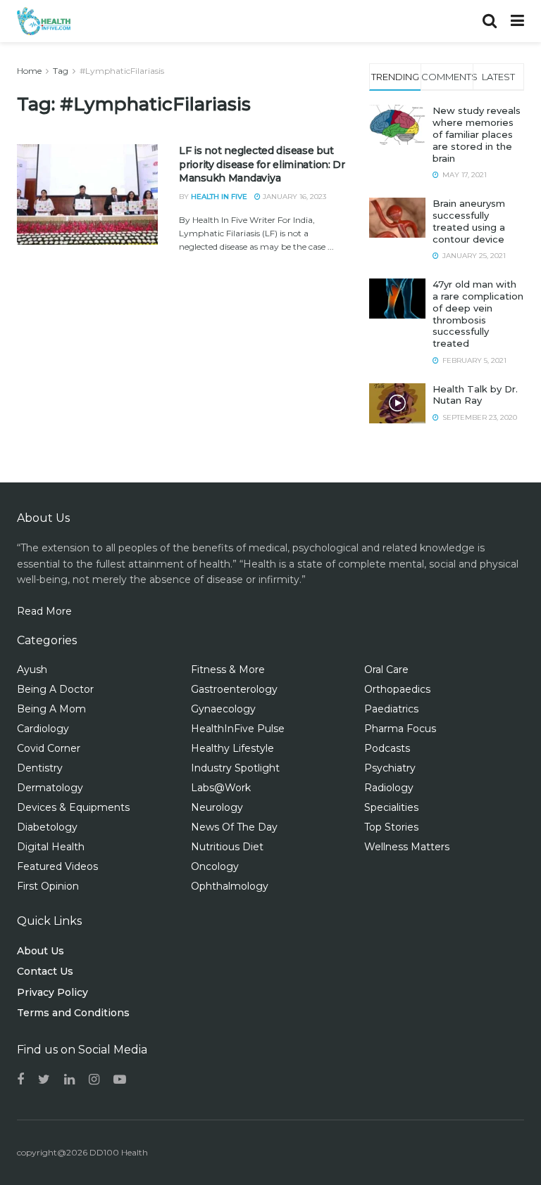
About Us (40, 950)
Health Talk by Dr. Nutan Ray (475, 394)
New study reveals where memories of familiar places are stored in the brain (477, 134)
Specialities (391, 807)
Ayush (32, 669)
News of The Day (234, 827)
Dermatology (50, 787)
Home (29, 70)
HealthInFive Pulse (238, 728)
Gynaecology (223, 709)
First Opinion (48, 886)
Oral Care (386, 669)
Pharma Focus (400, 728)
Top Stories (391, 827)
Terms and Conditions (73, 1012)
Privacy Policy (52, 992)
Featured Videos (57, 866)
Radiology (388, 787)
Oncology (215, 866)
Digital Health (51, 846)
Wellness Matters (406, 846)
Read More (44, 611)
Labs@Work (221, 787)
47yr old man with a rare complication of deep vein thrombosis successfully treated (478, 313)
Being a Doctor (55, 689)
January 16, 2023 (293, 196)
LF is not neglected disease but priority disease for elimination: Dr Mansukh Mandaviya (262, 164)
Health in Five (219, 196)
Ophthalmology (229, 886)
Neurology (217, 807)
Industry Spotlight (235, 768)
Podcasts (387, 748)
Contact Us (45, 971)
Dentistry (40, 768)
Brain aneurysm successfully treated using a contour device (469, 221)
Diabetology (47, 827)
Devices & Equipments (73, 807)
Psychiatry (390, 768)
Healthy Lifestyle (232, 748)
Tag (60, 70)
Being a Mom (51, 709)
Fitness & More (228, 669)
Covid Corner (48, 748)
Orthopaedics (397, 689)
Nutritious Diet (227, 846)
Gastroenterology (234, 689)
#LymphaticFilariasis (122, 70)
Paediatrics (391, 709)
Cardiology (43, 728)
